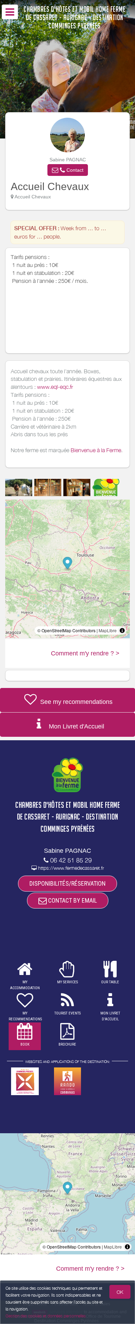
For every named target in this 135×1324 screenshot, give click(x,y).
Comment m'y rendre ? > (85, 653)
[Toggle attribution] (122, 630)
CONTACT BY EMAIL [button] (72, 900)
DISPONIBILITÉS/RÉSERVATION (67, 883)
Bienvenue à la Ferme (96, 450)
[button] (67, 170)
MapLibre (108, 630)
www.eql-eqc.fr (55, 387)
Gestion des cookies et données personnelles (46, 1315)
